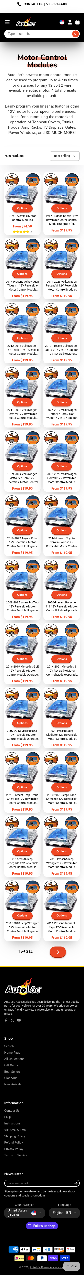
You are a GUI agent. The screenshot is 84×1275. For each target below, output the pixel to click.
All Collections (14, 1059)
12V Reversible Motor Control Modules (22, 203)
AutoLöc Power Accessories (47, 1267)
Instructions (12, 1123)
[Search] (75, 33)
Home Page (12, 1052)
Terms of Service (15, 1155)
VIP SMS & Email (15, 1130)
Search (9, 1046)
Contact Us (12, 1110)
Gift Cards (11, 1065)
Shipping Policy (14, 1136)
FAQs (7, 1117)
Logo (26, 22)
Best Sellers (12, 1072)
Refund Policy (13, 1142)
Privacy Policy (13, 1149)
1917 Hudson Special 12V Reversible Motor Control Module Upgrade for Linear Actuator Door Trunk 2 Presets (61, 203)
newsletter (30, 1191)
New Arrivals (13, 1084)
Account (69, 22)
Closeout (10, 1078)
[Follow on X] (12, 1020)
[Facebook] (6, 1020)
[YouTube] (19, 1020)
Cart (77, 22)
